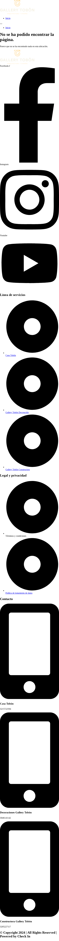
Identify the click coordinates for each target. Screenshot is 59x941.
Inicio (7, 18)
